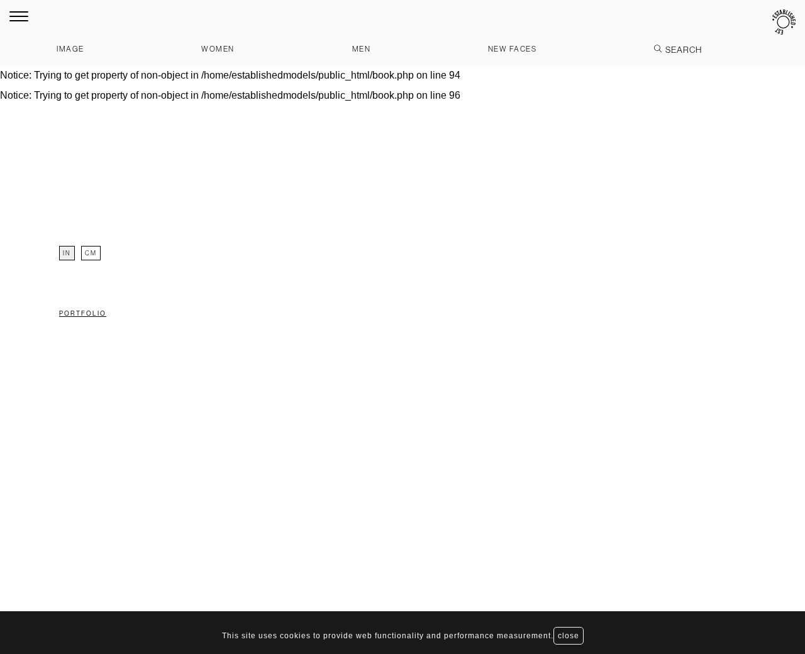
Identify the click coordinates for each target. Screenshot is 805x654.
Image (70, 48)
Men (361, 48)
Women (218, 48)
